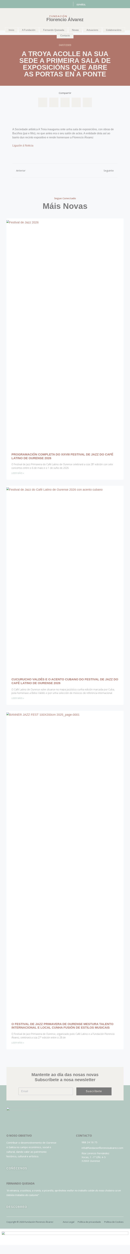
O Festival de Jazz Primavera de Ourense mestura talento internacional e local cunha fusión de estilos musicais (62, 1025)
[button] (42, 102)
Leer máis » (18, 473)
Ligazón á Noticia (22, 145)
